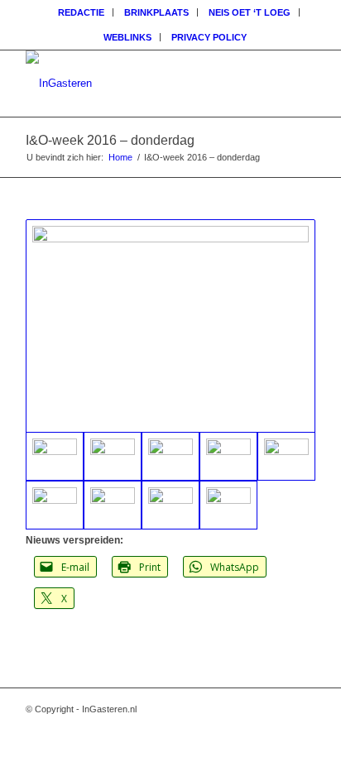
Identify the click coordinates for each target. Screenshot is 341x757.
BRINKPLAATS (156, 12)
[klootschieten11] (228, 505)
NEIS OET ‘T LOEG (250, 12)
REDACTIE (81, 12)
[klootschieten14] (170, 326)
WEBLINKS (127, 37)
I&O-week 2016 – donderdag (110, 140)
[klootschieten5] (170, 456)
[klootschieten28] (228, 456)
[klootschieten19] (113, 505)
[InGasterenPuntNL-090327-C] (141, 83)
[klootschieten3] (170, 505)
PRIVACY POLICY (209, 37)
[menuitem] (81, 12)
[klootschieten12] (55, 505)
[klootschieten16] (113, 456)
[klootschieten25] (286, 456)
